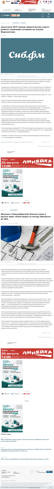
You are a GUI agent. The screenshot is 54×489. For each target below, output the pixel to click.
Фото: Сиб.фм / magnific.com (6, 261)
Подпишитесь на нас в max (46, 146)
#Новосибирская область (7, 142)
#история (27, 142)
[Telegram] (17, 223)
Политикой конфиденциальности (34, 487)
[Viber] (15, 223)
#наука (23, 142)
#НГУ (32, 142)
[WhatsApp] (13, 223)
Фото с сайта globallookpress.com (7, 74)
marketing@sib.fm (5, 477)
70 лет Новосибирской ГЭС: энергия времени (46, 10)
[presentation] (0, 10)
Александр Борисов (11, 343)
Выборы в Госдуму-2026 (18, 10)
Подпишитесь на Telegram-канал (27, 76)
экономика (14, 210)
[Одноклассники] (11, 223)
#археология (17, 142)
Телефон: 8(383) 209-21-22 (5, 473)
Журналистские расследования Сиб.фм (32, 10)
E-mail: (16, 473)
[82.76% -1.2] (15, 15)
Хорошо (50, 487)
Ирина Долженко (11, 152)
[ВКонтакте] (9, 223)
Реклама (3, 470)
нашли (3, 137)
